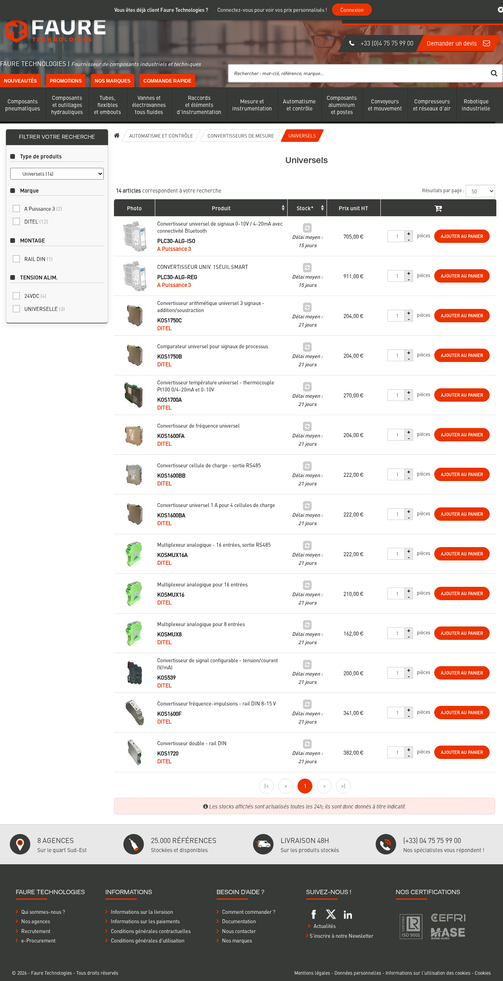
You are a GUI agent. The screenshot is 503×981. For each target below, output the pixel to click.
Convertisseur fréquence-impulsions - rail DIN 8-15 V (216, 703)
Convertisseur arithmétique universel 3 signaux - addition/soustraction (210, 306)
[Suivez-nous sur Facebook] (314, 913)
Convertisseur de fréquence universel (198, 425)
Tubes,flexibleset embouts (107, 105)
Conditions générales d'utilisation (147, 940)
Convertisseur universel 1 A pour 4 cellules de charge (216, 505)
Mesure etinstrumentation (252, 104)
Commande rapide (167, 81)
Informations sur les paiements (145, 921)
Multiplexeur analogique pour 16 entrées (202, 584)
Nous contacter (239, 931)
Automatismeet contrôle (299, 104)
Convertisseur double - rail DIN (192, 743)
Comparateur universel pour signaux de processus (212, 346)
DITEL (36, 221)
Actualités (325, 926)
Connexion (351, 9)
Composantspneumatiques (22, 104)
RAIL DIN (38, 259)
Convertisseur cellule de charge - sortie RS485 (209, 465)
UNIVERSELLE (44, 308)
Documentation (239, 921)
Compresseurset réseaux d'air (432, 104)
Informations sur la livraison (142, 911)
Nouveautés (20, 81)
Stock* (305, 208)
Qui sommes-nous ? (43, 911)
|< (266, 786)
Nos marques (112, 81)
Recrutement (35, 931)
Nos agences (35, 921)
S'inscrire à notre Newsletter (340, 935)
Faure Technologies (52, 973)
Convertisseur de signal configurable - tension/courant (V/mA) (217, 664)
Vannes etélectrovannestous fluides (149, 105)
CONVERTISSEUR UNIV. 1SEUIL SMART (202, 266)
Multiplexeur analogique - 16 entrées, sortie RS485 (214, 544)
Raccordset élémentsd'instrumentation (199, 105)
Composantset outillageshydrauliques (67, 105)
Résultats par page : (444, 190)
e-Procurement (38, 940)
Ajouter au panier (462, 236)
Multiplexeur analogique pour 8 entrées (201, 624)
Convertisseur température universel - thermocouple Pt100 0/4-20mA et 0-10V (215, 386)
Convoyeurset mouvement (385, 104)
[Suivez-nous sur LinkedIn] (348, 913)
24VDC (35, 295)
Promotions (66, 81)
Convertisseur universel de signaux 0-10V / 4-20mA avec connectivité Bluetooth (220, 227)
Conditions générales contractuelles (151, 931)
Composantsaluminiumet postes (342, 105)
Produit (221, 208)
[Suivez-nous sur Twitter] (331, 913)
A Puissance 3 (43, 208)
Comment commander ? (248, 911)
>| (343, 786)
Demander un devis (452, 43)
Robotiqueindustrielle (476, 104)
